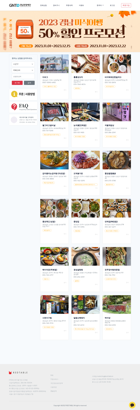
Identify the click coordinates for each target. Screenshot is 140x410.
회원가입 (126, 5)
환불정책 (54, 391)
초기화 (17, 83)
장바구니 (56, 5)
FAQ (52, 375)
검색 (29, 83)
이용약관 (54, 387)
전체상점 (43, 5)
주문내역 (69, 5)
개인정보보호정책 (57, 383)
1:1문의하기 (54, 379)
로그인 (112, 5)
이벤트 (81, 5)
